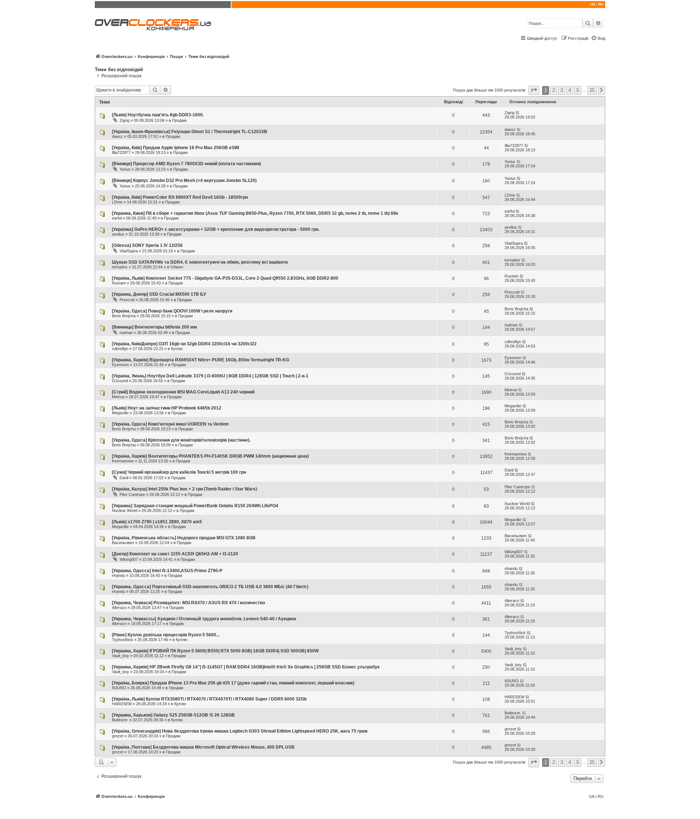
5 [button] (577, 90)
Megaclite (120, 413)
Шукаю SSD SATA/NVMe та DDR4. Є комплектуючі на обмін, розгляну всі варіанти (200, 262)
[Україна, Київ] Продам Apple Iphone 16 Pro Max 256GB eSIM (175, 147)
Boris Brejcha (124, 316)
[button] (533, 90)
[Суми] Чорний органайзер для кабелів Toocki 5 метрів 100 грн (179, 472)
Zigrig (124, 120)
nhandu (118, 575)
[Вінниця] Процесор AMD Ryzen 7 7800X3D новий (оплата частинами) (186, 163)
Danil (124, 478)
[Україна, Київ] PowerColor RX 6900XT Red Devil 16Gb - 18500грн (180, 197)
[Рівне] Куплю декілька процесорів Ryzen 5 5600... (165, 634)
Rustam (119, 283)
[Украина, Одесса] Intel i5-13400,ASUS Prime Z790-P (167, 570)
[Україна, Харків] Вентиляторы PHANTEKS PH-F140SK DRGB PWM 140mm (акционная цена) (210, 456)
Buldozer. (120, 720)
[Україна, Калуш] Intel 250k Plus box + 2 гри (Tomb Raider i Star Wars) (184, 489)
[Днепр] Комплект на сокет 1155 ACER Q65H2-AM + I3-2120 (175, 553)
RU (600, 4)
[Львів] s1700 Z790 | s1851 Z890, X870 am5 (157, 521)
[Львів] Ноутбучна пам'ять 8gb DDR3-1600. (158, 114)
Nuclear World (124, 510)
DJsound (120, 381)
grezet (117, 736)
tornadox (120, 267)
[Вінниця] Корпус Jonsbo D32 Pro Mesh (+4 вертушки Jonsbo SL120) (184, 180)
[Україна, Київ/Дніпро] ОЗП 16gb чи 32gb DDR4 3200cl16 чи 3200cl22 (184, 343)
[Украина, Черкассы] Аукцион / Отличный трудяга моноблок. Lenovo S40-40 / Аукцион (204, 618)
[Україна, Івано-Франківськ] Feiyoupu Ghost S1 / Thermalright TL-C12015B (189, 131)
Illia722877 (121, 152)
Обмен (176, 267)
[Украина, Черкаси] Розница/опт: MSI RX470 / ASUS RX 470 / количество (188, 602)
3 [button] (561, 90)
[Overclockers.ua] (153, 24)
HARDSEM (122, 704)
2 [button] (553, 90)
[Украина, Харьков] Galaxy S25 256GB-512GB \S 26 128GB (173, 715)
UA (592, 4)
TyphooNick (122, 639)
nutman (126, 332)
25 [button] (592, 90)
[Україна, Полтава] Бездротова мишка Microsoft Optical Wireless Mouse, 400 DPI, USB (203, 747)
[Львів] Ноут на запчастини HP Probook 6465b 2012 (166, 408)
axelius (118, 234)
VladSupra (129, 251)
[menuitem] (598, 38)
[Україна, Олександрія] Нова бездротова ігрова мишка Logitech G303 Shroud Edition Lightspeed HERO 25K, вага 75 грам (240, 731)
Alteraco (119, 607)
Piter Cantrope (132, 494)
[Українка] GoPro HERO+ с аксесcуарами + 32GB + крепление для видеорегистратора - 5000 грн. (215, 229)
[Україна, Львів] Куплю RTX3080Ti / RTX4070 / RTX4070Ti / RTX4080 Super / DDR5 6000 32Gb (209, 699)
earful (117, 218)
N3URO (119, 688)
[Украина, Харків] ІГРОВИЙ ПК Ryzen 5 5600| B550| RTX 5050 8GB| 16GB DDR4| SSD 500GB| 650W (215, 650)
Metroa (118, 397)
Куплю (177, 348)
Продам (179, 120)
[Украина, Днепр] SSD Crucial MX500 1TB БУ (159, 294)
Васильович (123, 542)
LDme (117, 202)
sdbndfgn (120, 348)
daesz (117, 136)
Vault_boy (120, 655)
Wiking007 (129, 559)
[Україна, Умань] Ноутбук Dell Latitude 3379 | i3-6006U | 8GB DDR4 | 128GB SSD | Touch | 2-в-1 (210, 376)
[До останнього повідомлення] (518, 112)
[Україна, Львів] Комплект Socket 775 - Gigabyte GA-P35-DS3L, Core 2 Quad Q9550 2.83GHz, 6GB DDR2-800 (225, 278)
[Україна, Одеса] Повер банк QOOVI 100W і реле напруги (172, 311)
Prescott (127, 300)
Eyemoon (120, 364)
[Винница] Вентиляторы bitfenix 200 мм (154, 327)
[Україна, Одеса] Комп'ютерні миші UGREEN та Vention (170, 424)
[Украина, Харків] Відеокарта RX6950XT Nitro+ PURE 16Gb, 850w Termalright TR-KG (200, 359)
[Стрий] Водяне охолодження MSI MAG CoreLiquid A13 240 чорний (183, 392)
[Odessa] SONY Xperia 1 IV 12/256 (147, 245)
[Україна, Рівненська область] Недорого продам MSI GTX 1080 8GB (184, 537)
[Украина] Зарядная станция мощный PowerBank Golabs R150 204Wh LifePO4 (195, 505)
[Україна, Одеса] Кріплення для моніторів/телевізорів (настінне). (181, 440)
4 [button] (569, 90)
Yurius (125, 169)
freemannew (123, 461)
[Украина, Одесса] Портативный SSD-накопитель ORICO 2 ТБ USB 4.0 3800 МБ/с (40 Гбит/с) (210, 586)
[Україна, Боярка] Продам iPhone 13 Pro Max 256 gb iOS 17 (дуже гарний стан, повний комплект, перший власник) (233, 683)
